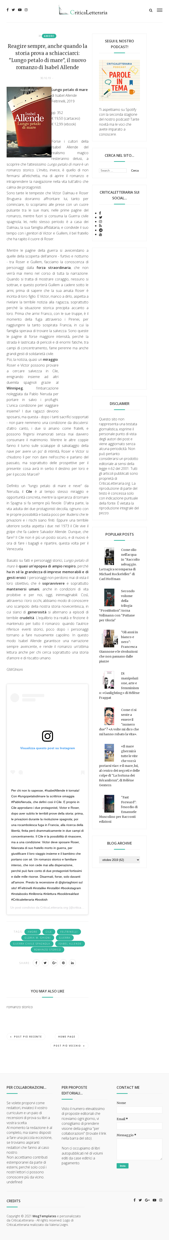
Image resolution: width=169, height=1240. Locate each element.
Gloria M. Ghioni (38, 937)
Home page (66, 1036)
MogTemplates (44, 1216)
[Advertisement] (119, 318)
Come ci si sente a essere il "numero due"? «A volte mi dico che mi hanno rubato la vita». (119, 722)
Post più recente (28, 1036)
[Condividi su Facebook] (36, 962)
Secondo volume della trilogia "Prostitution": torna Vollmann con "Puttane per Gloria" (117, 605)
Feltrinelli (69, 931)
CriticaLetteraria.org (54, 907)
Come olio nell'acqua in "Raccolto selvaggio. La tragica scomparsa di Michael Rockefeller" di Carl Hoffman (119, 564)
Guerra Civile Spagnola (31, 943)
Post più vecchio (67, 1045)
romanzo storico (47, 949)
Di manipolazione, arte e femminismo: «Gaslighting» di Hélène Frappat (119, 685)
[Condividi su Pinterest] (63, 962)
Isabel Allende (70, 943)
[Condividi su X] (45, 962)
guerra (64, 937)
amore (49, 36)
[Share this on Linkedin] (72, 962)
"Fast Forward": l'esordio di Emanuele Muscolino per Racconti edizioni (118, 809)
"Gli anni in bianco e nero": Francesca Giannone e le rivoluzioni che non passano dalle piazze (118, 646)
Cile (49, 931)
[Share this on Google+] (54, 962)
